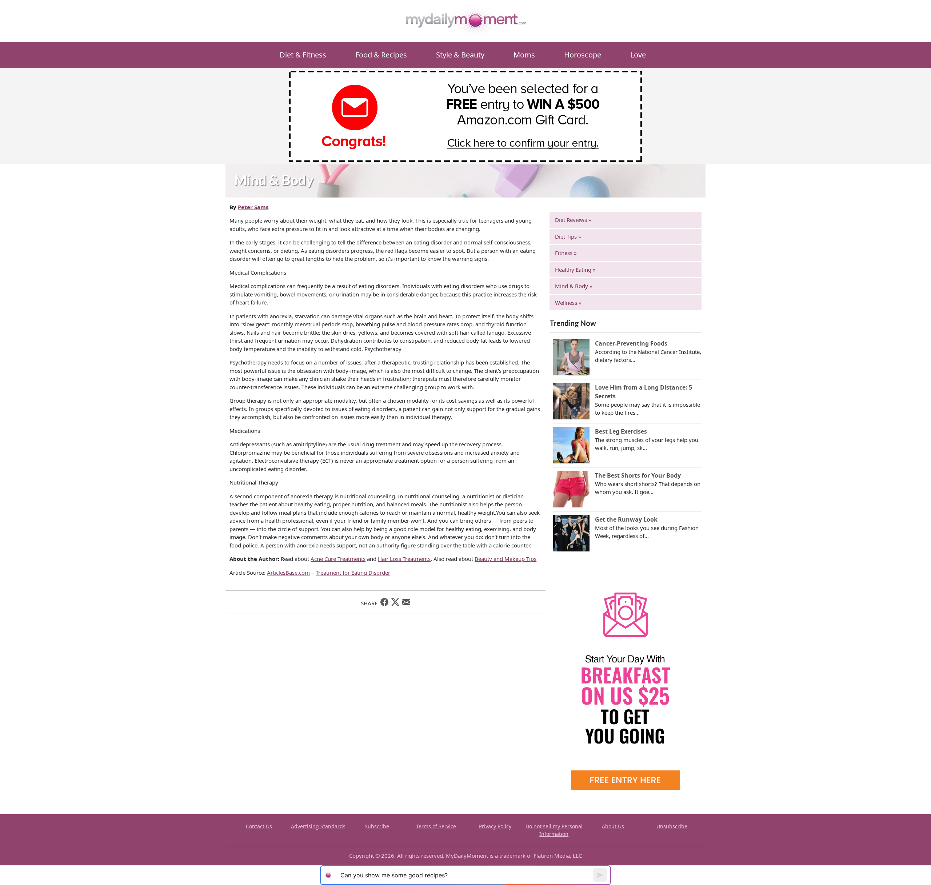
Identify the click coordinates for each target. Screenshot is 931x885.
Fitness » (566, 252)
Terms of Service (436, 826)
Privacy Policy (495, 826)
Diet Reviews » (573, 219)
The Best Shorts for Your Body (638, 475)
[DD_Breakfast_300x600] (625, 679)
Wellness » (568, 302)
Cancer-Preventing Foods (631, 343)
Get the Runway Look (626, 519)
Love (638, 55)
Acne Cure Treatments (338, 558)
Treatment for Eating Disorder (353, 572)
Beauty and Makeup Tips (505, 558)
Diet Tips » (568, 236)
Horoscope (582, 55)
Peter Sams (253, 207)
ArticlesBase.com (288, 572)
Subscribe (377, 826)
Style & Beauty (460, 55)
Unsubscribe (671, 826)
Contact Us (259, 826)
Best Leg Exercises (621, 431)
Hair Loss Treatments (404, 558)
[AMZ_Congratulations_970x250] (465, 115)
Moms (524, 55)
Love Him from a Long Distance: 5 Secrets (643, 391)
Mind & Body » (573, 286)
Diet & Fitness (303, 55)
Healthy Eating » (575, 269)
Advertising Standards (318, 826)
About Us (613, 826)
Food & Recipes (381, 55)
